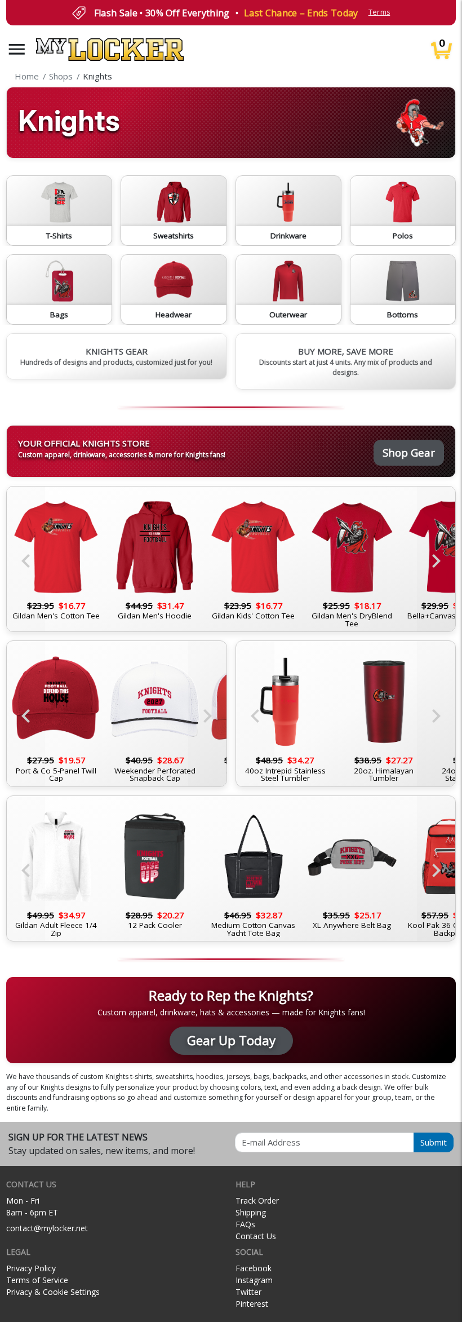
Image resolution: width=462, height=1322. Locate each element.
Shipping (251, 1212)
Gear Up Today (231, 1040)
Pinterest (252, 1303)
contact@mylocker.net (47, 1228)
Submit (433, 1142)
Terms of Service (37, 1280)
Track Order (257, 1200)
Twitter (248, 1291)
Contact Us (256, 1236)
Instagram (254, 1280)
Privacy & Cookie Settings (53, 1291)
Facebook (254, 1268)
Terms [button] (379, 12)
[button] (17, 49)
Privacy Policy (31, 1268)
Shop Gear (409, 452)
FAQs (245, 1224)
